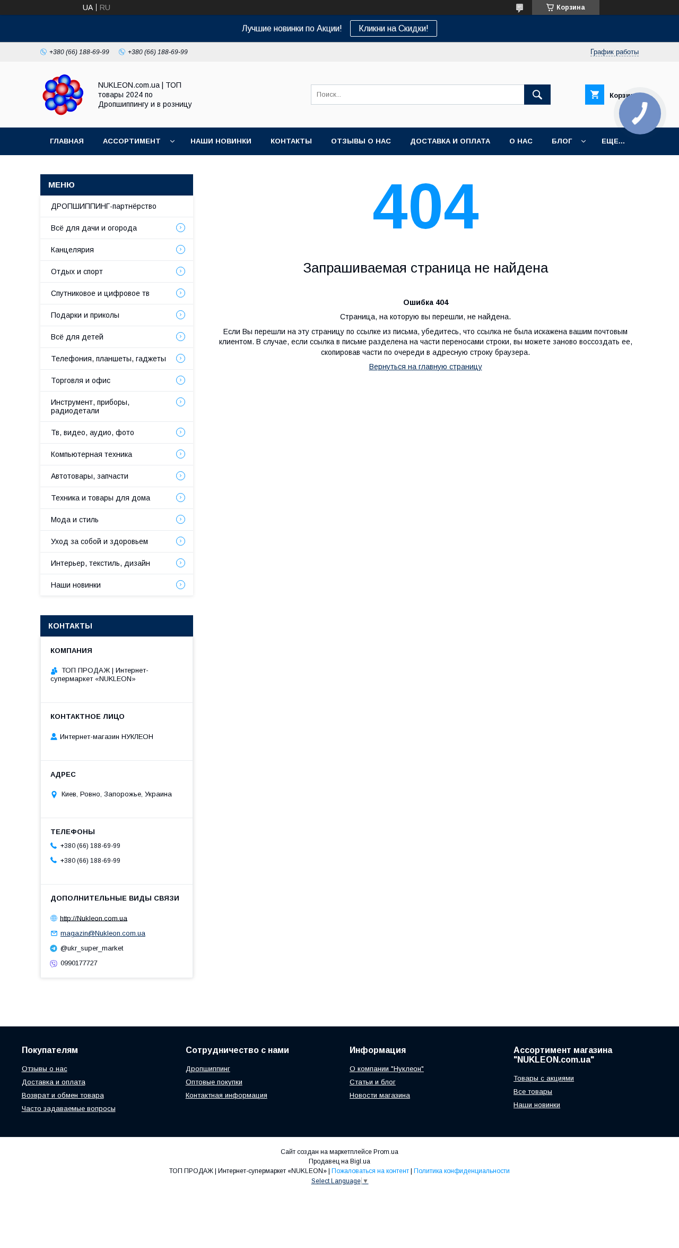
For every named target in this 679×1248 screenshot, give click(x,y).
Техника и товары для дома (100, 498)
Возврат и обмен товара (63, 1095)
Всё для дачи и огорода (94, 228)
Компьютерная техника (91, 454)
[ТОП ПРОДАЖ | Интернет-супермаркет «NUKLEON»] (62, 113)
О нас (521, 141)
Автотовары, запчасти (89, 476)
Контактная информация (226, 1095)
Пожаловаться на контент (370, 1171)
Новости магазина (380, 1095)
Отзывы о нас (361, 141)
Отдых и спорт (77, 271)
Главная (67, 141)
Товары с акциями (543, 1078)
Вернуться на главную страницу (425, 366)
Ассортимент (132, 141)
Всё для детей (77, 337)
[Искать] (537, 94)
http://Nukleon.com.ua (93, 918)
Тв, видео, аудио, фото (92, 432)
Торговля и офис (80, 380)
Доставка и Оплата (450, 141)
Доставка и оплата (53, 1082)
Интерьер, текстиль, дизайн (100, 563)
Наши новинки (220, 141)
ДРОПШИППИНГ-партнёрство (103, 206)
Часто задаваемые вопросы (69, 1109)
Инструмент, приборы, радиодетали (90, 406)
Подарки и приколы (85, 315)
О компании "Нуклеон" (387, 1069)
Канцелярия (72, 249)
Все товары (532, 1092)
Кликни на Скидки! (394, 28)
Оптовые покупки (214, 1082)
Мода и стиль (75, 519)
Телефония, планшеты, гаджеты (108, 358)
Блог (562, 141)
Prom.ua (385, 1152)
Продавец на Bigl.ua (339, 1161)
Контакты (291, 141)
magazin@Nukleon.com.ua (102, 933)
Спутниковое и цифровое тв (100, 293)
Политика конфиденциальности (462, 1171)
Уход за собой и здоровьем (99, 541)
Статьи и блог (373, 1082)
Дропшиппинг (208, 1069)
